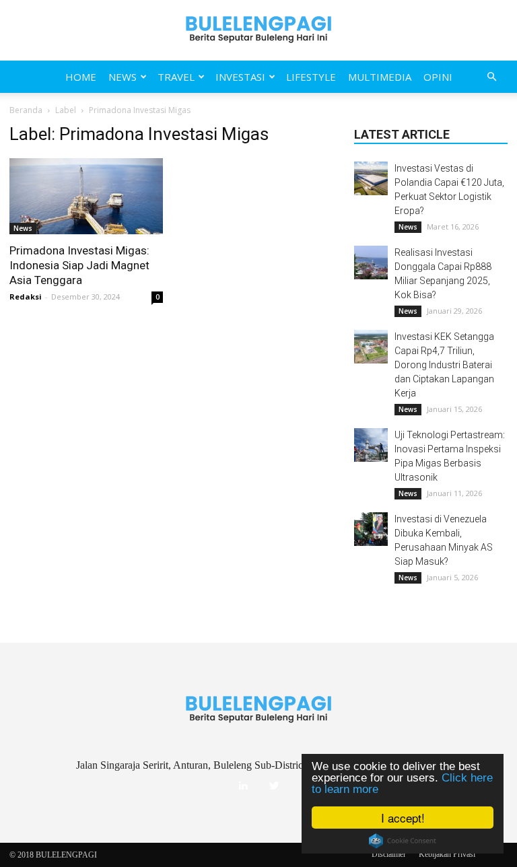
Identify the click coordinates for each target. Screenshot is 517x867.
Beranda (25, 110)
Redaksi (25, 296)
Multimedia (379, 76)
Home (80, 76)
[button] (491, 77)
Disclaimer (389, 854)
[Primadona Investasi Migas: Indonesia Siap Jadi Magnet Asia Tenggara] (86, 196)
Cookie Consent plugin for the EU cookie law (402, 840)
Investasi (240, 76)
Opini (437, 76)
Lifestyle (311, 76)
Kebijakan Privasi (447, 854)
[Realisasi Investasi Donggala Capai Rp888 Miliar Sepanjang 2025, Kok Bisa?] (371, 262)
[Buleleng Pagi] (258, 30)
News (122, 76)
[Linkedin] (243, 786)
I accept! (403, 817)
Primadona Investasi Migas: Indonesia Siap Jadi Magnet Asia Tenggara (79, 265)
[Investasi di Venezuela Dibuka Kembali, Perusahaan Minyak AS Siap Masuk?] (371, 529)
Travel (176, 76)
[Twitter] (274, 786)
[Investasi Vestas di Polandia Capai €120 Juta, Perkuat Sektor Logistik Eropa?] (371, 178)
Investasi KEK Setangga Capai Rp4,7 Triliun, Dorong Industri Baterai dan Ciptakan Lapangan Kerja (444, 364)
